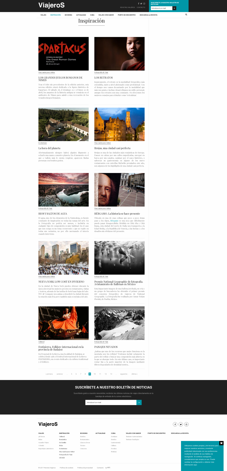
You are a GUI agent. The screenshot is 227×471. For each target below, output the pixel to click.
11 (100, 374)
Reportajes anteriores (46, 448)
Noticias (114, 451)
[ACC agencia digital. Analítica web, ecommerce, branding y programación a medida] (107, 468)
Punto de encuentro (127, 15)
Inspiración (55, 15)
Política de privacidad (85, 468)
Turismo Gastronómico (134, 436)
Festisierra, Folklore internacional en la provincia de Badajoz (61, 348)
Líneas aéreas (85, 442)
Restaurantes (84, 439)
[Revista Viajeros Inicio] (51, 5)
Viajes (43, 15)
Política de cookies (66, 468)
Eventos (114, 448)
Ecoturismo (42, 143)
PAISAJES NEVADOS (106, 346)
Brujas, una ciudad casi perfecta (112, 148)
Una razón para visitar (46, 72)
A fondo (41, 445)
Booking (68, 15)
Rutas (40, 439)
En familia (62, 442)
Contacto (141, 7)
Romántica (63, 439)
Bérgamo (114, 220)
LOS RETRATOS (103, 77)
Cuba (92, 15)
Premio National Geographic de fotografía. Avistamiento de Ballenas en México (118, 283)
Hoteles (82, 436)
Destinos (114, 436)
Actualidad (81, 15)
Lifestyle (62, 457)
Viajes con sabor (106, 15)
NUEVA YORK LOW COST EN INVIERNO (61, 281)
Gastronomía (115, 442)
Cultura (113, 445)
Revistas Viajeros (127, 7)
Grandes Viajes (43, 442)
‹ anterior (59, 374)
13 (111, 374)
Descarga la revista (148, 15)
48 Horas (41, 436)
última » (135, 374)
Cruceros (83, 448)
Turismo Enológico (132, 439)
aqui (195, 465)
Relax (61, 445)
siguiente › (124, 374)
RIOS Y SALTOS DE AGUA (52, 213)
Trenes (82, 445)
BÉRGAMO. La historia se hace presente (117, 213)
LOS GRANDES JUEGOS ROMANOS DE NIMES (60, 79)
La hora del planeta (49, 148)
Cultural (41, 342)
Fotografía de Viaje (101, 72)
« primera (49, 374)
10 (95, 374)
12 (106, 374)
